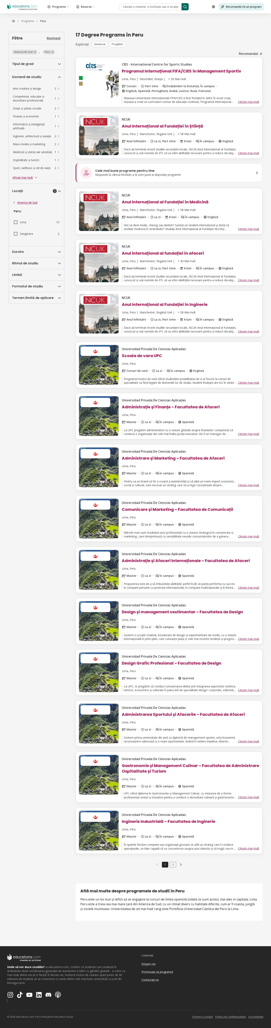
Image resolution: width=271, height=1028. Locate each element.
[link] (43, 21)
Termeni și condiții (202, 1016)
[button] (24, 52)
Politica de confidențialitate (230, 1016)
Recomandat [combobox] (248, 53)
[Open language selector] (213, 6)
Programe (59, 7)
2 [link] (173, 864)
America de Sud (27, 202)
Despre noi (148, 964)
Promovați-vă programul (157, 972)
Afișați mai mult (22, 177)
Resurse (86, 7)
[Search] (185, 6)
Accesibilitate (255, 1016)
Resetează (54, 38)
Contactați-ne (150, 980)
